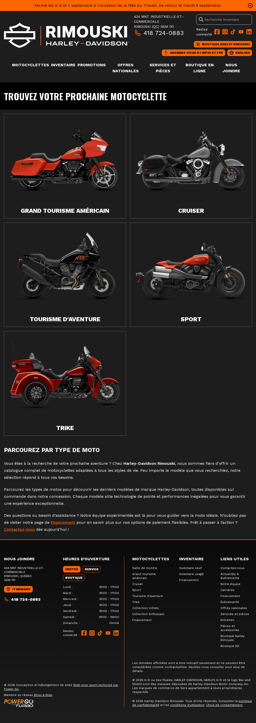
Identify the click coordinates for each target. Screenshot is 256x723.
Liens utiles (234, 558)
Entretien (227, 620)
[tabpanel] (91, 605)
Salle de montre (144, 568)
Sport (136, 590)
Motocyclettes (30, 64)
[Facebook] (217, 32)
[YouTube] (241, 32)
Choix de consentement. (224, 705)
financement (63, 522)
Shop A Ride (43, 695)
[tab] (71, 569)
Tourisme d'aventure (147, 596)
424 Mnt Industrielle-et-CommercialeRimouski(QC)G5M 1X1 (159, 21)
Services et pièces (234, 614)
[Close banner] (250, 6)
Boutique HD (229, 646)
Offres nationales (233, 608)
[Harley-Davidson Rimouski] (66, 35)
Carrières (227, 590)
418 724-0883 (164, 33)
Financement (142, 620)
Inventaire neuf (190, 568)
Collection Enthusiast (148, 614)
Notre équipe (230, 584)
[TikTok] (233, 32)
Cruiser (137, 584)
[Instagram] (225, 32)
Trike (136, 602)
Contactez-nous (19, 529)
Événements (229, 602)
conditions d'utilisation (187, 705)
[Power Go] (64, 703)
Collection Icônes (145, 608)
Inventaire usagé (191, 574)
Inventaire (63, 64)
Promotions (92, 64)
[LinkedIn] (249, 32)
